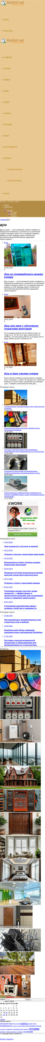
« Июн (2, 1019)
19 (6, 1013)
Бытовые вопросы (15, 169)
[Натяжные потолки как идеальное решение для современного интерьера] (20, 904)
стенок (8, 1032)
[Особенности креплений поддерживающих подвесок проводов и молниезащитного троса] (15, 469)
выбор (18, 1023)
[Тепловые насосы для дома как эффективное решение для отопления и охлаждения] (20, 742)
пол (23, 1026)
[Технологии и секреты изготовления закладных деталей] (20, 951)
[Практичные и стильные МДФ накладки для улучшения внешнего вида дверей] (20, 835)
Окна (6, 91)
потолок (38, 1026)
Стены (7, 68)
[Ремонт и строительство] (12, 6)
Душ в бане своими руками (21, 373)
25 (4, 1015)
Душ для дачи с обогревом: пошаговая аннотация (21, 327)
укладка (13, 1032)
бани (10, 1023)
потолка (32, 1026)
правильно (9, 1029)
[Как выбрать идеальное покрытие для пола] (17, 974)
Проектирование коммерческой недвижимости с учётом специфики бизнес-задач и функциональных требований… (24, 494)
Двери (7, 80)
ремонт (26, 1029)
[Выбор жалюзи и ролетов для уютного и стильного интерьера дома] (20, 858)
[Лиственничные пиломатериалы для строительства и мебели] (15, 405)
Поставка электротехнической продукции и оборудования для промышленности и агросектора (24, 450)
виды (14, 1023)
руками (34, 1028)
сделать (2, 1032)
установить (19, 1032)
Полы (6, 102)
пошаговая (3, 1029)
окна (35, 1023)
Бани (6, 136)
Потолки (8, 124)
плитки (19, 1026)
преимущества (18, 1029)
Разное (7, 158)
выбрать (24, 1023)
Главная (3, 220)
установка (28, 1031)
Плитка (7, 113)
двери (31, 1023)
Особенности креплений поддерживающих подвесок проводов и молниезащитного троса (22, 472)
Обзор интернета (15, 180)
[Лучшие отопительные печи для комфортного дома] (15, 997)
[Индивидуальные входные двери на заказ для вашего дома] (16, 928)
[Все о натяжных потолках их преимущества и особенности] (20, 881)
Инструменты (10, 147)
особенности (6, 1026)
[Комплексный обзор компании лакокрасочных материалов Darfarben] (15, 426)
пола (27, 1026)
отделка (15, 1026)
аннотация (4, 1023)
